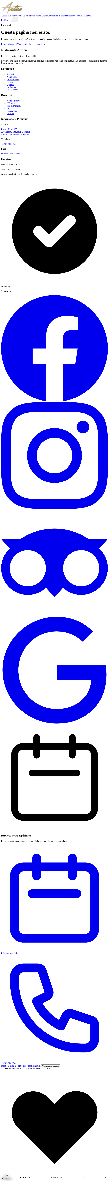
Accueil (4, 15)
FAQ (82, 15)
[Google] (54, 723)
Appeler (87, 1177)
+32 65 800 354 (8, 144)
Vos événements (62, 15)
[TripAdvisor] (54, 615)
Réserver (8, 20)
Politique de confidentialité (29, 1066)
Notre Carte (12, 77)
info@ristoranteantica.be (12, 153)
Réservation (74, 15)
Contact (87, 15)
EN (2, 20)
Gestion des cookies (50, 1066)
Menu (20, 15)
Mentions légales (8, 1066)
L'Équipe (11, 103)
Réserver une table (37, 44)
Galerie (38, 15)
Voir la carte (23, 44)
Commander (56, 1177)
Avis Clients (12, 89)
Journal (51, 15)
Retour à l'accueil (9, 44)
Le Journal (11, 87)
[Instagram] (54, 508)
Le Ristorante (29, 15)
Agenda (44, 15)
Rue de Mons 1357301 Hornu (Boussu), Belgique (15, 132)
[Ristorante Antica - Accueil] (12, 13)
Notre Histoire (13, 101)
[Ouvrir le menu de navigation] (15, 19)
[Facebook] (54, 401)
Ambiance (12, 15)
